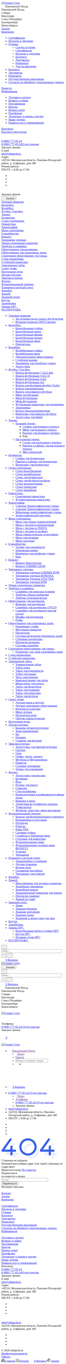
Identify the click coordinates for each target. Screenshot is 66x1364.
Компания (7, 1199)
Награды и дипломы (20, 40)
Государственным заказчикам (26, 79)
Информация (9, 1231)
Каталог (6, 1193)
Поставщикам (16, 103)
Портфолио (15, 113)
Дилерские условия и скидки (25, 116)
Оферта (5, 1356)
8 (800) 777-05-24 (11, 141)
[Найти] (9, 955)
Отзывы (13, 44)
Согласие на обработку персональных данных (36, 82)
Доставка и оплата (19, 97)
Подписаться (10, 1183)
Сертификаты (16, 37)
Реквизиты (22, 63)
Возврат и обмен (18, 100)
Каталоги (21, 56)
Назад (20, 1054)
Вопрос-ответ (16, 110)
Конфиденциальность (14, 1353)
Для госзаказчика (25, 66)
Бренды (13, 106)
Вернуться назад (11, 1169)
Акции (5, 1196)
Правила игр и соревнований (26, 122)
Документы (22, 59)
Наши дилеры (16, 119)
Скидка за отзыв (25, 47)
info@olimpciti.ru (11, 153)
